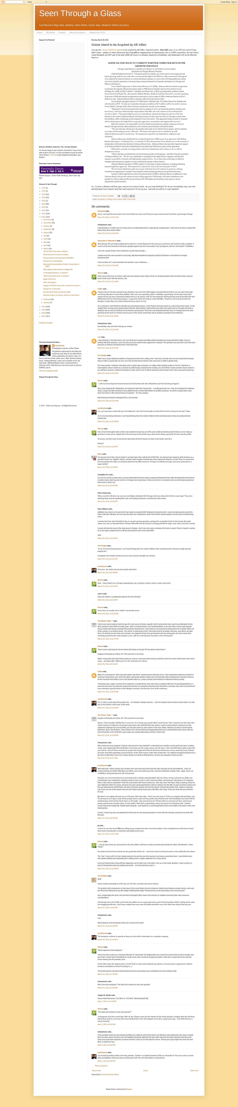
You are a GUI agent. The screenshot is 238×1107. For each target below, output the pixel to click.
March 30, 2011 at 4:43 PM (107, 940)
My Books (50, 32)
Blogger (129, 1089)
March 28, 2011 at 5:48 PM (107, 573)
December (48, 220)
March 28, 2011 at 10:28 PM (108, 614)
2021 (44, 191)
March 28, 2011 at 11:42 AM (108, 316)
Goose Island (117, 199)
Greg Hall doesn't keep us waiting (55, 255)
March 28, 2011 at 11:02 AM (108, 233)
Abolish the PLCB (97, 32)
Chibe (100, 289)
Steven (100, 273)
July (45, 236)
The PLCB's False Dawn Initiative (55, 251)
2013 (44, 210)
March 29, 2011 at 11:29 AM (108, 708)
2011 (44, 217)
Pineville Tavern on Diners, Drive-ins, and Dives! (61, 295)
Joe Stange (102, 355)
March (46, 249)
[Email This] (123, 196)
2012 (44, 214)
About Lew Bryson (77, 32)
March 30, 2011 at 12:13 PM (108, 834)
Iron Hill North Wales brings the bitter (57, 292)
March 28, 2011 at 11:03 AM (108, 265)
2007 (44, 316)
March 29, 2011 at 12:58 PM (108, 735)
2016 (44, 204)
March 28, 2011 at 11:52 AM (108, 348)
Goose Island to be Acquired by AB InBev (58, 258)
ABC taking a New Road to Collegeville (58, 269)
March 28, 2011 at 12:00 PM (108, 373)
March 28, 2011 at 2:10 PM (107, 467)
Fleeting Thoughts (46, 323)
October (47, 226)
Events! (62, 32)
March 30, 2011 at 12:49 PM (108, 869)
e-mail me (53, 155)
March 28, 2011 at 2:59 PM (107, 486)
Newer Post (96, 1071)
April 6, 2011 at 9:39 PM (106, 1061)
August (46, 233)
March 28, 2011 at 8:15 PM (107, 600)
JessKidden (102, 876)
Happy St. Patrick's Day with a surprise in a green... (62, 286)
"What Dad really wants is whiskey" (56, 276)
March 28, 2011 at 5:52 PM (107, 586)
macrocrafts (131, 199)
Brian (100, 454)
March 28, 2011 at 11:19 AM (108, 281)
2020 (44, 194)
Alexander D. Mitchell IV (107, 241)
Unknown (101, 211)
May (45, 242)
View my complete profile (48, 371)
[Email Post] (119, 196)
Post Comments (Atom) (110, 1074)
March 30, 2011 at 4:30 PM (107, 926)
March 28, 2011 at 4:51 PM (107, 559)
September (48, 229)
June (46, 239)
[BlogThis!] (126, 196)
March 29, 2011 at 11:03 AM (108, 692)
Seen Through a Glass (80, 13)
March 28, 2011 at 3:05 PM (107, 502)
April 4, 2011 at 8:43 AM (106, 1024)
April (45, 245)
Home (39, 32)
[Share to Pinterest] (133, 196)
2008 (44, 313)
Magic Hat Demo (49, 279)
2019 (44, 197)
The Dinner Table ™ (105, 621)
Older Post (194, 1071)
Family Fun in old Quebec (52, 261)
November (48, 223)
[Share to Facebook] (131, 196)
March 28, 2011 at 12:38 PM (108, 421)
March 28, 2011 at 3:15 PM (107, 538)
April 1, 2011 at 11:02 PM (107, 1001)
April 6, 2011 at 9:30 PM (106, 1045)
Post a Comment (101, 1066)
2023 (44, 188)
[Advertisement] (55, 332)
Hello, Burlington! (49, 282)
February (47, 299)
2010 (44, 307)
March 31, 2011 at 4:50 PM (107, 988)
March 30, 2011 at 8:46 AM (107, 818)
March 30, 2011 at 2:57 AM (107, 758)
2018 (44, 201)
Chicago (109, 199)
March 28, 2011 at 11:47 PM (108, 639)
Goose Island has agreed (112, 50)
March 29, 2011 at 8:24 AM (107, 664)
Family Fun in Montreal (51, 289)
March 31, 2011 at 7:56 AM (107, 974)
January (47, 302)
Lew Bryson (102, 408)
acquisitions (102, 199)
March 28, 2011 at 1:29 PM (107, 447)
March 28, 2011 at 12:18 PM (108, 401)
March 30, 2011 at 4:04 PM (107, 908)
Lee (99, 337)
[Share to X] (128, 196)
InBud (124, 199)
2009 (44, 310)
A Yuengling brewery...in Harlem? (55, 273)
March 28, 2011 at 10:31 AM (108, 217)
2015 (44, 207)
